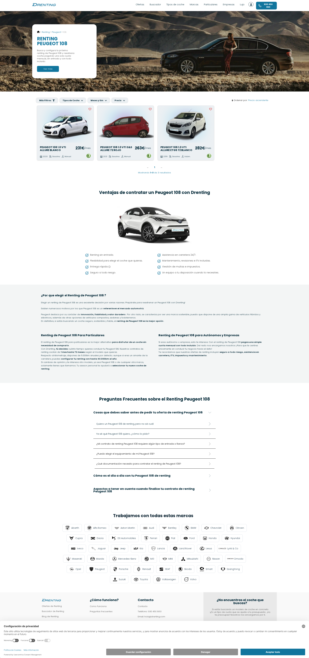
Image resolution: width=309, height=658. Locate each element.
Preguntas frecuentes (101, 611)
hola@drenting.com (154, 616)
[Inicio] (38, 32)
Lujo (242, 4)
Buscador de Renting (53, 611)
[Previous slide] (41, 124)
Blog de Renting (50, 616)
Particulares (210, 4)
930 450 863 (154, 611)
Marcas (194, 4)
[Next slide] (89, 124)
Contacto (143, 606)
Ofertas (140, 4)
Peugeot (56, 32)
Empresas (228, 4)
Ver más (47, 68)
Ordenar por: (240, 100)
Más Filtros (45, 100)
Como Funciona (98, 606)
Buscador (155, 4)
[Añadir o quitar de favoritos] (90, 109)
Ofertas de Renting (52, 606)
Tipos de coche (175, 4)
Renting (46, 32)
